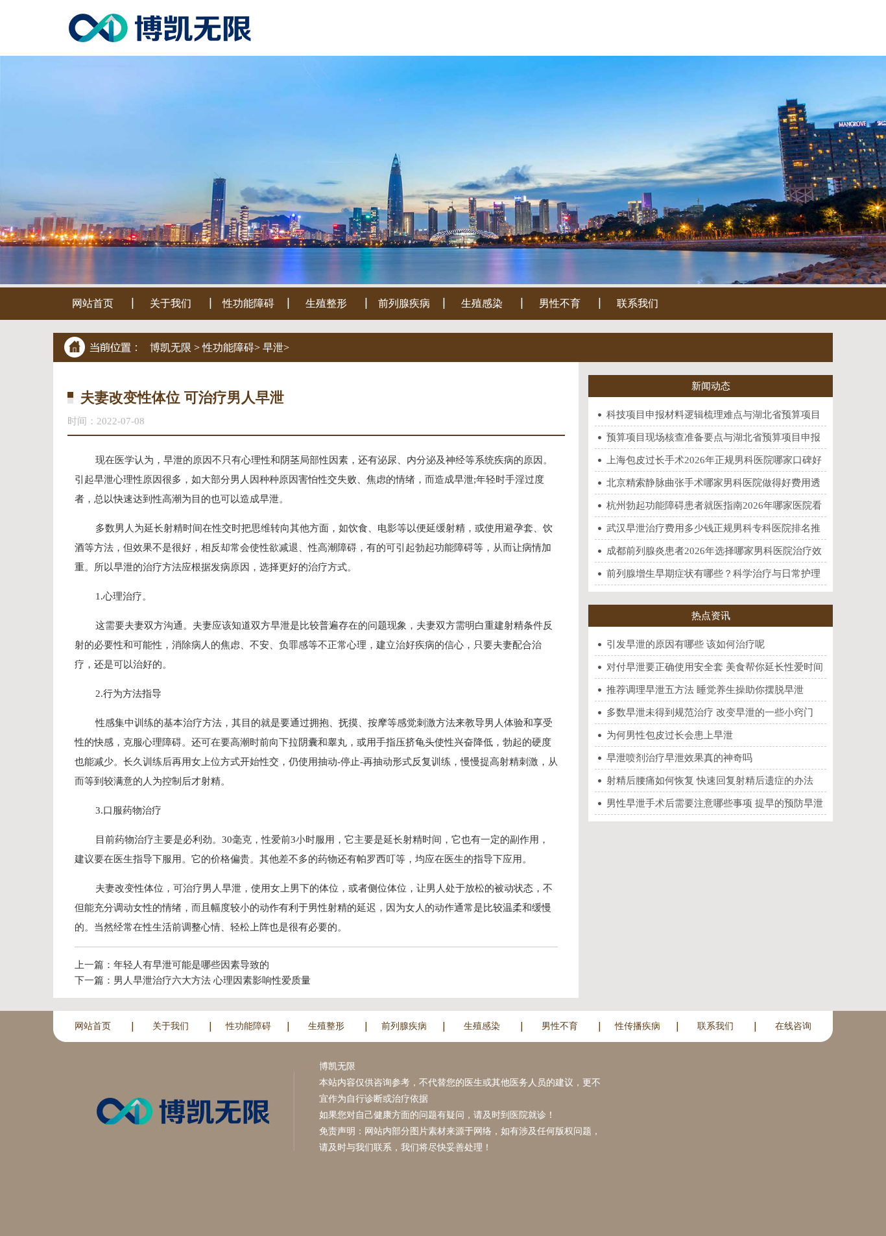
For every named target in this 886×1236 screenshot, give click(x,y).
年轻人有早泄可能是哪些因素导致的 (191, 965)
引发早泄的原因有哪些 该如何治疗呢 (685, 644)
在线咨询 (793, 1026)
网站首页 (93, 303)
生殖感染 (482, 303)
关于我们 (170, 303)
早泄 (273, 347)
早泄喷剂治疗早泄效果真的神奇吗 (679, 758)
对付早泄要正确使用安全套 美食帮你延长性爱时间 (714, 667)
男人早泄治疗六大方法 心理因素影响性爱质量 (212, 980)
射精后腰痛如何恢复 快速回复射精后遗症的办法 (709, 780)
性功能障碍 (248, 303)
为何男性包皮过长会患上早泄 (669, 735)
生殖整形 (326, 303)
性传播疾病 (637, 1026)
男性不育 (560, 303)
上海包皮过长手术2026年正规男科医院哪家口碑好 (714, 460)
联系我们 (637, 303)
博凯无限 (170, 347)
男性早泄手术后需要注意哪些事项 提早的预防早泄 (714, 803)
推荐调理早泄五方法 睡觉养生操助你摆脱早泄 (705, 690)
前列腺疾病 (404, 303)
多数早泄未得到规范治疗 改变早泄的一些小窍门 (709, 712)
